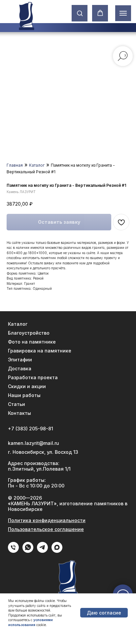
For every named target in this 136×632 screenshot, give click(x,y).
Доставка (19, 368)
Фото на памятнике (32, 342)
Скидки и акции (27, 386)
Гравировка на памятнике (39, 350)
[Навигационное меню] (123, 13)
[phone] (13, 551)
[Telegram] (42, 551)
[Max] (56, 551)
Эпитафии (20, 359)
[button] (80, 13)
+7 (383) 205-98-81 (30, 428)
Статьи (16, 404)
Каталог (37, 165)
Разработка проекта (33, 377)
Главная (15, 165)
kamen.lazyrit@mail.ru (33, 443)
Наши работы (24, 395)
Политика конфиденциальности (46, 520)
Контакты (19, 413)
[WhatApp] (27, 551)
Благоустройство (29, 333)
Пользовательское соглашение (46, 529)
